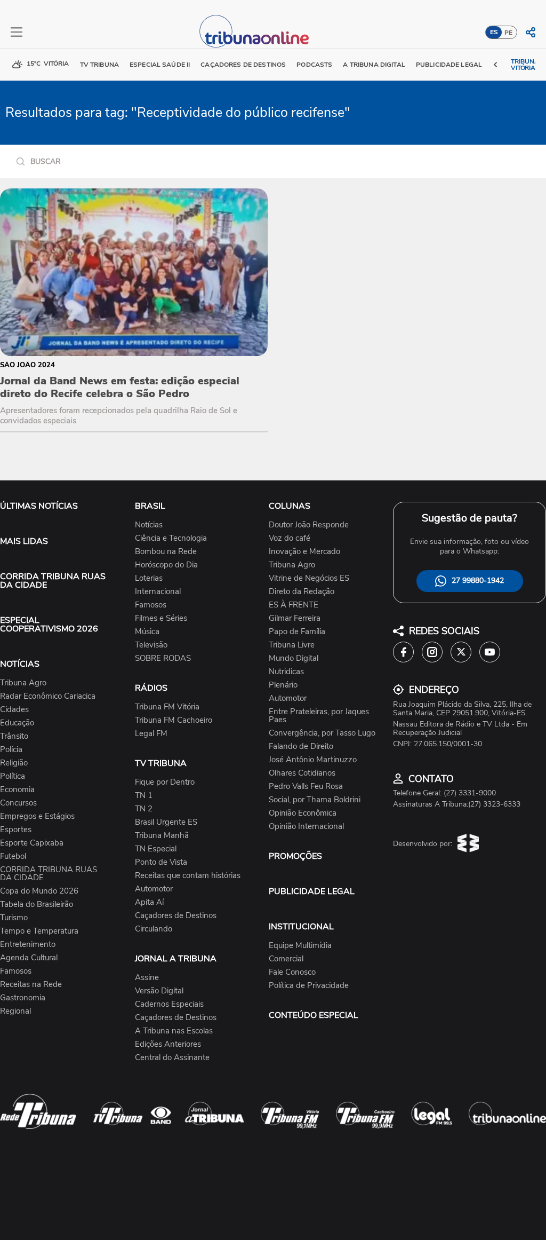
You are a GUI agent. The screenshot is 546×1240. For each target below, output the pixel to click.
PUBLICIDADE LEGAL (312, 891)
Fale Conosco (292, 972)
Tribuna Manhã (162, 836)
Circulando (153, 929)
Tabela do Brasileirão (36, 905)
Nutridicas (286, 672)
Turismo (14, 918)
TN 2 (143, 809)
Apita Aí (149, 902)
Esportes (15, 830)
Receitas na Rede (31, 985)
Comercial (286, 959)
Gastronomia (22, 998)
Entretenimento (27, 945)
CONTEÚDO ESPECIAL (313, 1015)
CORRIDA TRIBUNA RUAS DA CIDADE (53, 581)
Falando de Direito (301, 747)
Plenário (283, 685)
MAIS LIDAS (24, 541)
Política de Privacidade (309, 986)
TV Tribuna (99, 64)
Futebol (13, 856)
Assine (147, 978)
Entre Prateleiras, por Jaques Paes (319, 716)
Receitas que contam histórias (187, 876)
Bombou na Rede (166, 552)
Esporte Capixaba (31, 843)
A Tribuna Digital (374, 64)
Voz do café (289, 538)
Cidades (14, 710)
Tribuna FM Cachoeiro (173, 720)
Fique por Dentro (165, 782)
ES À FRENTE (293, 605)
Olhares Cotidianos (302, 773)
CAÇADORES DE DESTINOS (243, 64)
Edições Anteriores (168, 1044)
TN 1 (143, 796)
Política (12, 776)
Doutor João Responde (309, 525)
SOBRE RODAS (163, 658)
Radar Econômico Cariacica (47, 696)
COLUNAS (289, 506)
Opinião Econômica (302, 813)
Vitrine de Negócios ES (309, 578)
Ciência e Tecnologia (171, 538)
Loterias (149, 578)
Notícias (149, 525)
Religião (14, 763)
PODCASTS (314, 64)
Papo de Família (297, 632)
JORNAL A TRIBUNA (175, 959)
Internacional (158, 592)
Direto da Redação (301, 592)
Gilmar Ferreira (294, 618)
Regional (15, 1011)
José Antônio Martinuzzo (313, 760)
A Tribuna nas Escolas (174, 1031)
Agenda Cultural (29, 958)
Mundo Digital (293, 658)
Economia (17, 790)
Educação (17, 723)
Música (147, 632)
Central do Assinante (172, 1058)
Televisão (151, 645)
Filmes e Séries (161, 618)
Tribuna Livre (292, 645)
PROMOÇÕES (295, 856)
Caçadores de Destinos (175, 916)
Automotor (154, 889)
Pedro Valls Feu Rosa (306, 787)
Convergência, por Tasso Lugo (322, 733)
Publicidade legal (449, 64)
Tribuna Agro (23, 683)
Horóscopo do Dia (166, 565)
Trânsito (14, 736)
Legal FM (151, 734)
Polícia (11, 750)
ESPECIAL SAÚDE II (160, 64)
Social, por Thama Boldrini (314, 800)
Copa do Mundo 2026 (39, 891)
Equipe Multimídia (300, 946)
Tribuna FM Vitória (167, 707)
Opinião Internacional (306, 827)
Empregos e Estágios (37, 816)
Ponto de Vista (161, 862)
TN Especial (155, 849)
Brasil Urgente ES (166, 822)
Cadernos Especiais (169, 1004)
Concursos (18, 803)
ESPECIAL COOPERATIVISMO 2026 (49, 624)
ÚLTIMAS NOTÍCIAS (39, 506)
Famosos (15, 971)
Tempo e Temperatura (39, 931)
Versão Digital (159, 991)
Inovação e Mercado (304, 552)
